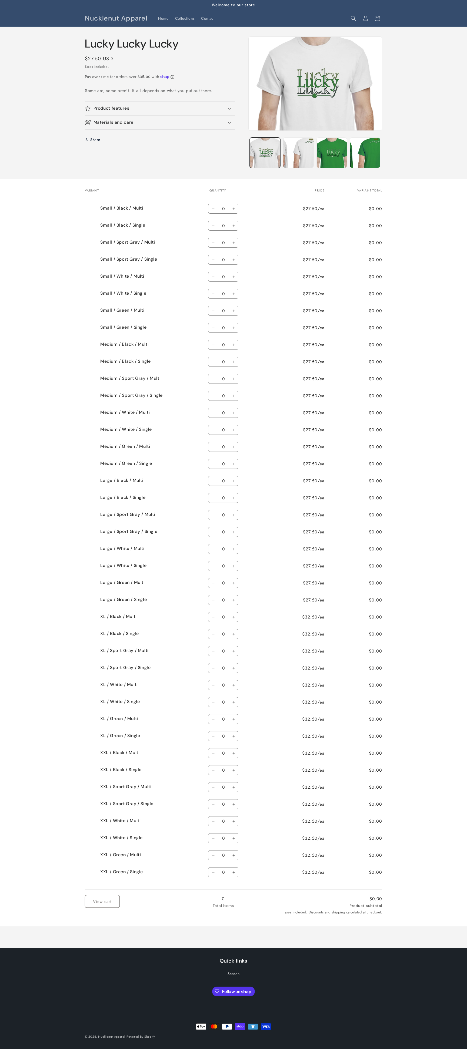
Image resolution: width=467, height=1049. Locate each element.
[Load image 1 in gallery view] (265, 152)
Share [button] (95, 139)
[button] (353, 18)
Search (234, 973)
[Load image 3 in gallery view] (331, 152)
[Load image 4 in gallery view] (365, 152)
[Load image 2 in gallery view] (298, 152)
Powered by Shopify (140, 1036)
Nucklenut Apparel (111, 1036)
